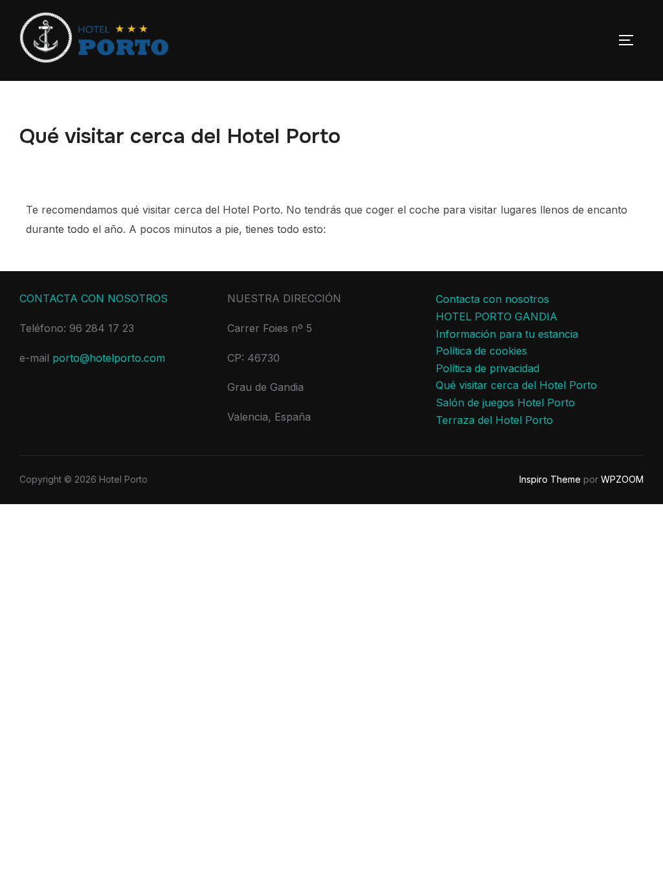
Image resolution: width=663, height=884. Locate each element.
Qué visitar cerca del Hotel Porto (516, 385)
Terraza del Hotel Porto (494, 420)
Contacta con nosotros (492, 299)
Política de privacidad (487, 368)
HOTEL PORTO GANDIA (496, 316)
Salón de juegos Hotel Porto (505, 402)
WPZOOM (622, 479)
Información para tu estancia (507, 333)
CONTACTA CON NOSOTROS (93, 298)
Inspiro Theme (550, 479)
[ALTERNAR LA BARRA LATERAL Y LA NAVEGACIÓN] (631, 40)
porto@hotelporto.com (108, 357)
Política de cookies (481, 350)
